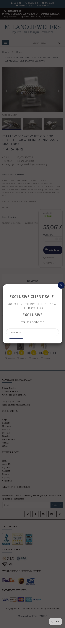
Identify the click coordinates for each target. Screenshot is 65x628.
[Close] (61, 285)
